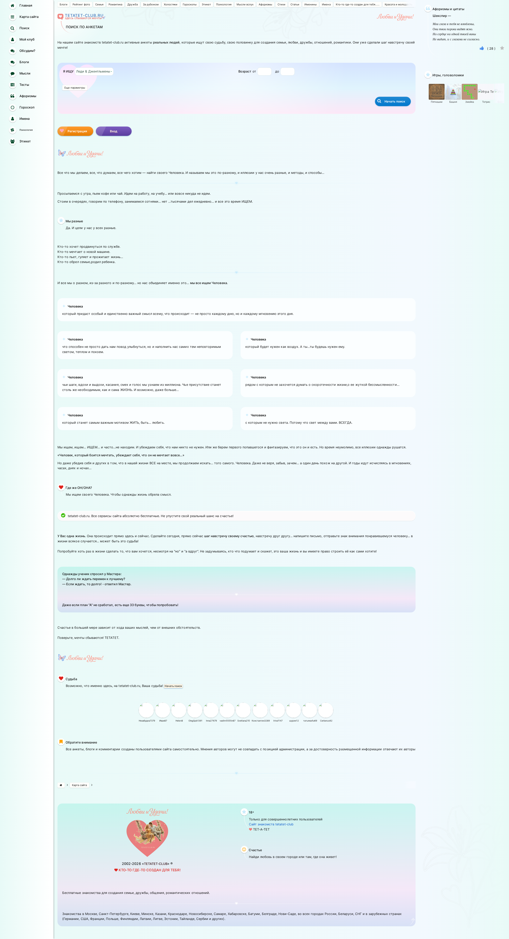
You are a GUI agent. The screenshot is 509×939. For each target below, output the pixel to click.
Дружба (132, 4)
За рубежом (151, 4)
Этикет (206, 4)
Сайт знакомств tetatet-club (271, 824)
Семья (99, 4)
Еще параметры (74, 87)
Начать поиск (173, 686)
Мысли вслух (245, 4)
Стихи (281, 4)
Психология (223, 4)
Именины (310, 4)
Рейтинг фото (81, 4)
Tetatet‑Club (156, 864)
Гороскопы (190, 4)
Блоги (63, 4)
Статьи (294, 4)
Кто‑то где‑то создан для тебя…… (358, 4)
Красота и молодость (398, 4)
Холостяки (170, 4)
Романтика (115, 4)
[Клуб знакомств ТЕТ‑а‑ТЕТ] (61, 785)
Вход (114, 131)
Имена (326, 4)
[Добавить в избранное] (502, 48)
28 (491, 48)
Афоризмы (265, 4)
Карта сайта (79, 785)
